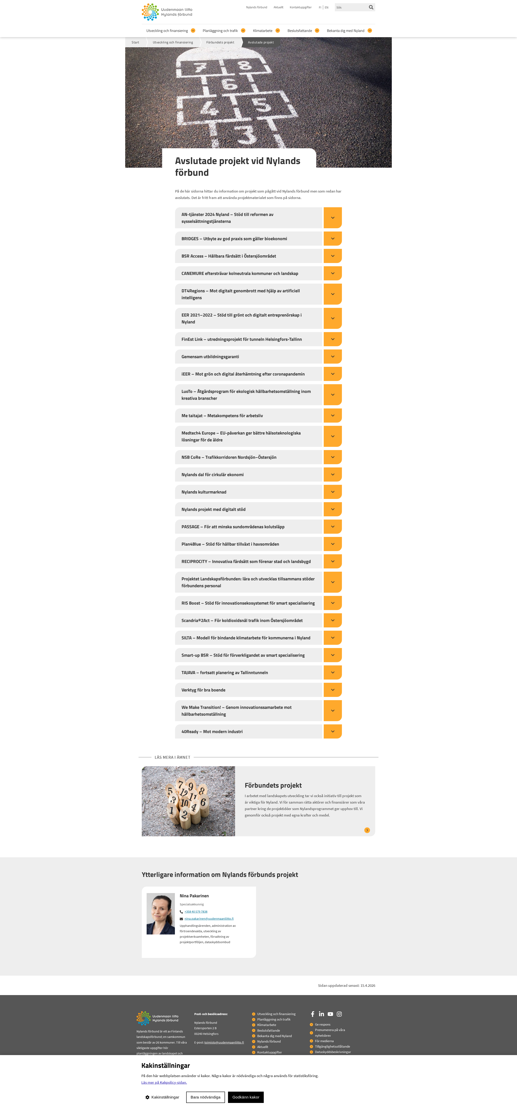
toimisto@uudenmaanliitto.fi (224, 1042)
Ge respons (322, 1024)
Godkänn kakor (245, 1097)
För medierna (324, 1041)
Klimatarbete (262, 30)
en (326, 7)
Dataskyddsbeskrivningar (333, 1052)
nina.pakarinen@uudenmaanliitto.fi (209, 918)
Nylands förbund (256, 7)
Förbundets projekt (273, 785)
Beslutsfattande (300, 30)
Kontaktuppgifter (301, 7)
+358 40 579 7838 (196, 911)
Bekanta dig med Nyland (346, 30)
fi (320, 7)
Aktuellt (278, 7)
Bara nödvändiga (206, 1097)
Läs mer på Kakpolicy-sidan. (164, 1082)
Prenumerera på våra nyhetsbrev (330, 1032)
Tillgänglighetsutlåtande (332, 1046)
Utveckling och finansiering (167, 30)
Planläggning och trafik (220, 30)
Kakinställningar (165, 1097)
